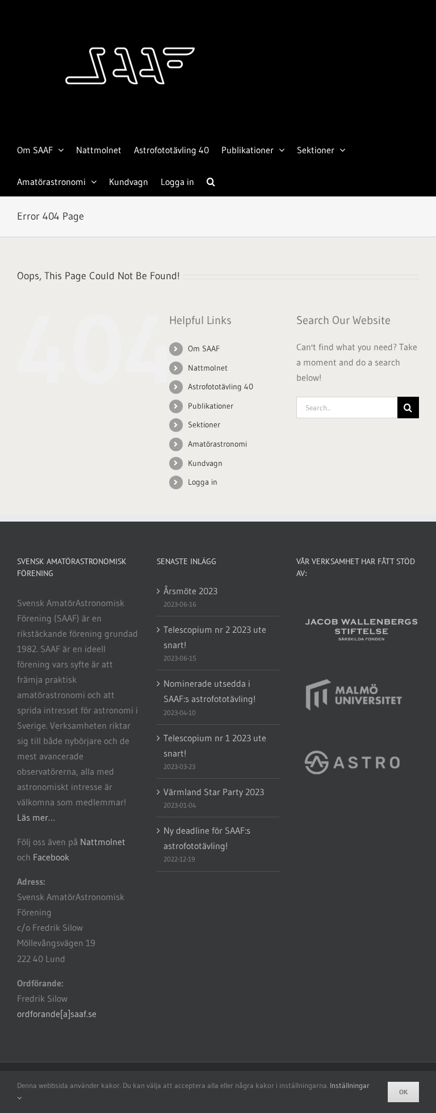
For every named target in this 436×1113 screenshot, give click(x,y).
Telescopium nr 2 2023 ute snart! (215, 637)
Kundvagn (205, 463)
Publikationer (210, 406)
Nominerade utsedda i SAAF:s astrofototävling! (209, 691)
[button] (211, 180)
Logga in (202, 482)
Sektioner (204, 424)
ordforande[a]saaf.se (57, 1013)
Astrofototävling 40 (220, 386)
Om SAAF (204, 348)
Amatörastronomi (217, 444)
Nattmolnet (208, 368)
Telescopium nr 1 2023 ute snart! (215, 745)
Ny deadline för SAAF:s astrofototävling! (207, 838)
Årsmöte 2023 (190, 591)
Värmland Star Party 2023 (214, 791)
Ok (403, 1091)
